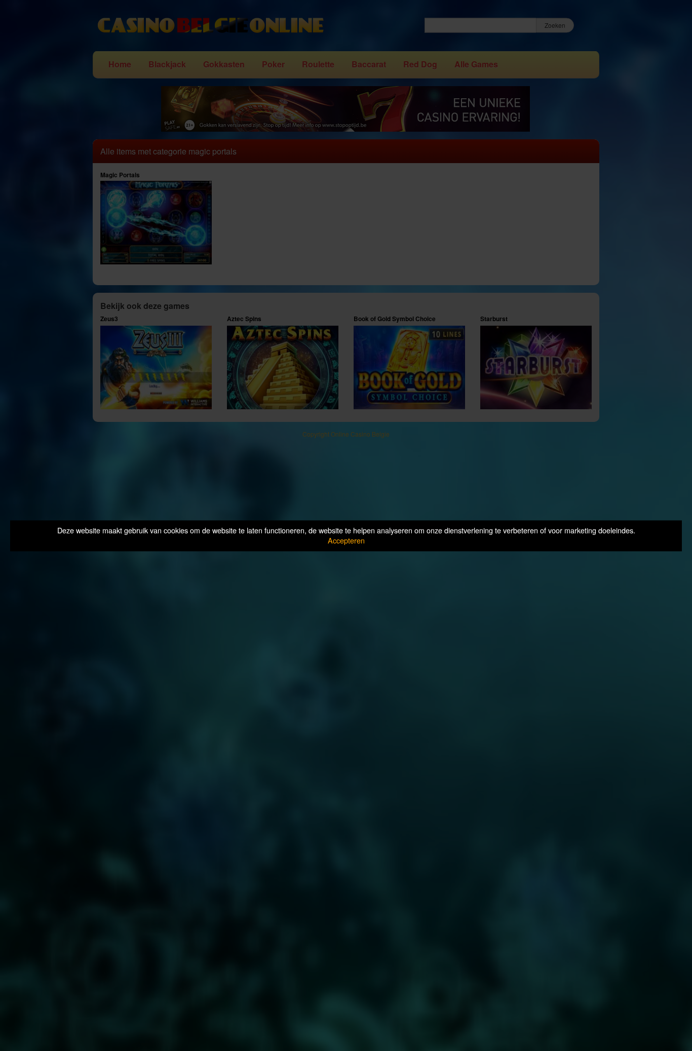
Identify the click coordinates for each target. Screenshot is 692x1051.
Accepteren (346, 540)
